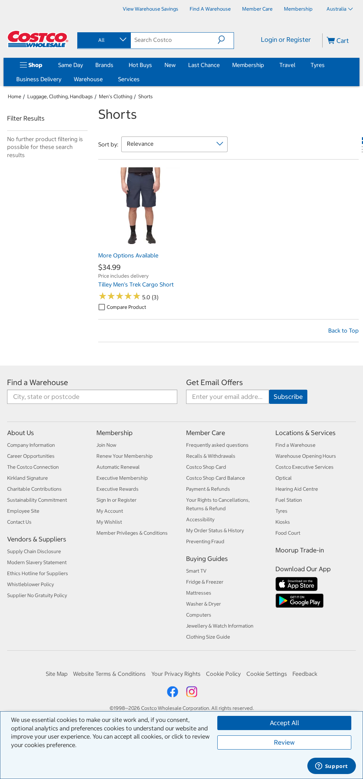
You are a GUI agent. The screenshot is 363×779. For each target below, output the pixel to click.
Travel (287, 64)
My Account (109, 511)
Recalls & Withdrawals (210, 456)
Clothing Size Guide (208, 637)
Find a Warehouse (37, 382)
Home (14, 96)
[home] (38, 39)
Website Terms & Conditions (109, 673)
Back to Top (343, 330)
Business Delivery (38, 79)
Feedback (304, 673)
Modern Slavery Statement (37, 562)
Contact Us (19, 522)
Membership (248, 64)
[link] (139, 245)
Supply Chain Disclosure (34, 551)
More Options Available (128, 255)
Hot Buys (140, 64)
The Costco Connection (33, 467)
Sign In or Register (116, 500)
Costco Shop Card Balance (215, 478)
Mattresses (198, 593)
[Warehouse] (104, 79)
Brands (104, 64)
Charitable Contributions (34, 489)
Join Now (106, 445)
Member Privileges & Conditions (132, 533)
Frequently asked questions (217, 445)
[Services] (141, 79)
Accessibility (200, 519)
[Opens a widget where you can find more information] (331, 766)
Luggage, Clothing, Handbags (60, 96)
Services (129, 79)
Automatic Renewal (118, 467)
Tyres (318, 64)
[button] (226, 40)
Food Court (287, 533)
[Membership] (265, 64)
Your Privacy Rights (176, 673)
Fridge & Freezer (204, 582)
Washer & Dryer (203, 604)
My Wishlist (109, 522)
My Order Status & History (215, 530)
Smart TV (196, 571)
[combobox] (103, 40)
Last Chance (204, 64)
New (170, 64)
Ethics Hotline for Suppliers (37, 573)
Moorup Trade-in (299, 550)
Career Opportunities (31, 456)
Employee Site (23, 511)
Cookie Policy (223, 673)
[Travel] (296, 64)
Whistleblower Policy (30, 584)
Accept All (284, 723)
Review (284, 742)
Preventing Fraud (205, 541)
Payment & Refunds (208, 489)
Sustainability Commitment (37, 500)
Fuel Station (288, 500)
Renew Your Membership (124, 456)
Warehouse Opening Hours (305, 456)
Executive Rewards (117, 489)
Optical (283, 478)
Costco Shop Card (206, 467)
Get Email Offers (214, 382)
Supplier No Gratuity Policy (37, 595)
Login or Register (286, 39)
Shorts (145, 96)
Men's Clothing (115, 96)
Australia (336, 9)
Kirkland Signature (27, 478)
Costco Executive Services (304, 467)
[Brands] (114, 64)
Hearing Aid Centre (296, 489)
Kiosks (282, 522)
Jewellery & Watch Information (219, 626)
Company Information (31, 445)
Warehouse (88, 79)
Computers (198, 615)
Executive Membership (122, 478)
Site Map (57, 673)
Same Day (70, 64)
